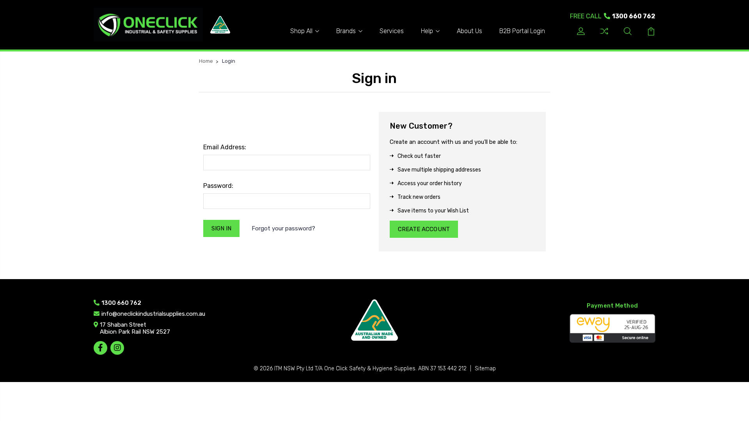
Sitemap (485, 368)
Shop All (301, 31)
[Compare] (604, 34)
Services (392, 31)
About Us (469, 31)
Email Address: (224, 147)
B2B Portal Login (522, 31)
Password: (218, 185)
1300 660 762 (612, 16)
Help (427, 31)
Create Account (424, 229)
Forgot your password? (283, 228)
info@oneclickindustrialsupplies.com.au (153, 313)
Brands (346, 31)
